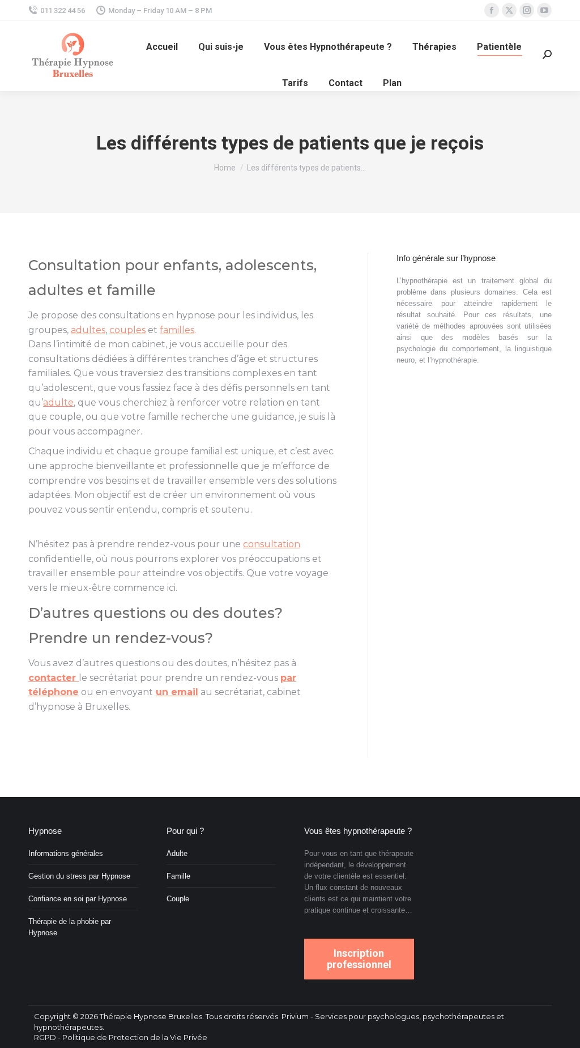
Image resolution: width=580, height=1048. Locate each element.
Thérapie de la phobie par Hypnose (69, 927)
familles (177, 330)
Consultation (74, 265)
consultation (226, 330)
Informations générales (65, 853)
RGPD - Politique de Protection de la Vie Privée (120, 1037)
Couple (178, 898)
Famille (178, 876)
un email (177, 692)
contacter (53, 677)
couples (127, 330)
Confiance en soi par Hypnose (77, 898)
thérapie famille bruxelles (202, 431)
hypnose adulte (186, 735)
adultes (55, 290)
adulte (58, 402)
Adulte (177, 853)
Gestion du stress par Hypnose (79, 876)
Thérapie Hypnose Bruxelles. (153, 1016)
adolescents (269, 265)
